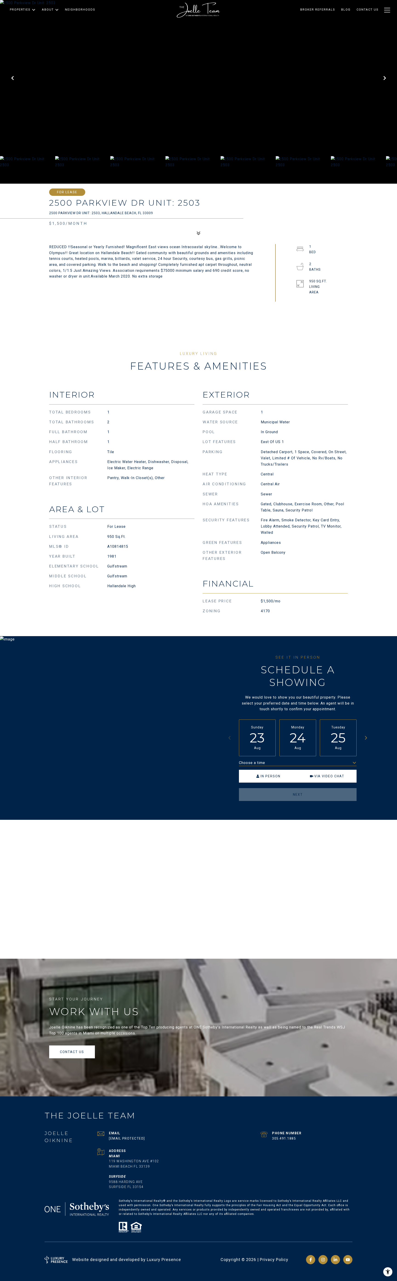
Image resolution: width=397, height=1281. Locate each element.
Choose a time (252, 763)
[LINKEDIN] (335, 1259)
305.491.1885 (284, 1138)
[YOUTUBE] (347, 1259)
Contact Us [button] (72, 1052)
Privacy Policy (274, 1259)
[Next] (365, 737)
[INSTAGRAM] (323, 1259)
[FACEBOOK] (310, 1259)
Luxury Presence (164, 1259)
